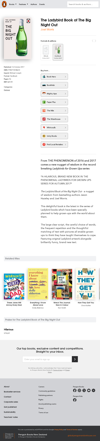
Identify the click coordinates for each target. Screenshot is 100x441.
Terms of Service (72, 429)
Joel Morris (47, 29)
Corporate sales (11, 402)
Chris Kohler (86, 305)
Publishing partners (46, 395)
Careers (41, 386)
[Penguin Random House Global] (11, 435)
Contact (7, 397)
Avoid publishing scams (47, 404)
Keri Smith (62, 307)
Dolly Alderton (38, 307)
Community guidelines (47, 391)
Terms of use (43, 412)
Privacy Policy (58, 429)
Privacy (41, 408)
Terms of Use (57, 370)
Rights (41, 399)
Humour (7, 90)
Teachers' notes (11, 417)
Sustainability (9, 412)
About (6, 386)
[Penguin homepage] (4, 4)
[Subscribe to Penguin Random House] (75, 359)
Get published (10, 407)
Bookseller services (12, 392)
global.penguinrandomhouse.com (82, 435)
